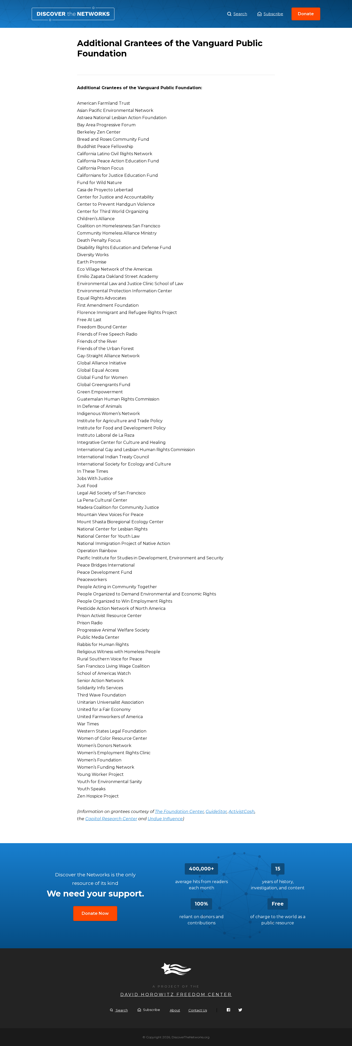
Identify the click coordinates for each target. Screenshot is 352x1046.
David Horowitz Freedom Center (176, 994)
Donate (306, 13)
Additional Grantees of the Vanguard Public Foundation (73, 14)
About (175, 1010)
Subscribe (273, 13)
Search (240, 13)
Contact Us (197, 1010)
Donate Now (95, 913)
